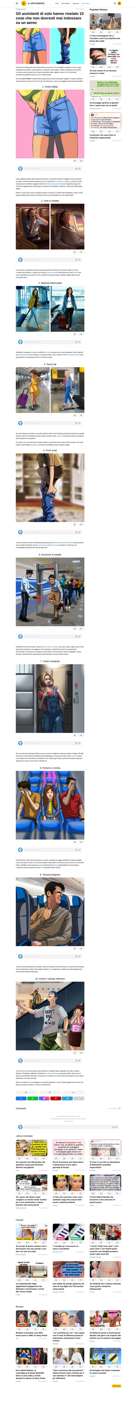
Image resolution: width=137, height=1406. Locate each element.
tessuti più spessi (74, 355)
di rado (47, 352)
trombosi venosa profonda (54, 184)
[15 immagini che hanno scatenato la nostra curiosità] (105, 1356)
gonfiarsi (35, 445)
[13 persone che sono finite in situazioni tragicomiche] (105, 121)
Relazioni (55, 1344)
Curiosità (92, 44)
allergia (55, 865)
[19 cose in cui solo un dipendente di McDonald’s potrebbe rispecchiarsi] (105, 1148)
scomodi (74, 756)
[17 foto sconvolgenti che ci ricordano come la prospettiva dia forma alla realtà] (105, 22)
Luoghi (92, 1205)
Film (17, 1338)
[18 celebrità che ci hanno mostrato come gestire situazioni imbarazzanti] (105, 1269)
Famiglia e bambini (95, 108)
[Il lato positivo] (32, 3)
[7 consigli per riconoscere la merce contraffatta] (68, 1232)
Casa (17, 1170)
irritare (75, 272)
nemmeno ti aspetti (50, 647)
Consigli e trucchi (21, 9)
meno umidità (53, 272)
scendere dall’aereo (51, 1073)
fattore (40, 75)
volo (42, 867)
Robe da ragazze (21, 1208)
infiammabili (23, 355)
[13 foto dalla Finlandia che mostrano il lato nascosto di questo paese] (105, 1183)
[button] (26, 1092)
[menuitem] (56, 3)
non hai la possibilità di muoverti (48, 545)
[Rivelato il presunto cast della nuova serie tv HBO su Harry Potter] (31, 1319)
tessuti (50, 969)
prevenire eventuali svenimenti (63, 542)
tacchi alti (61, 436)
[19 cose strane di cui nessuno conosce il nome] (105, 56)
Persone (55, 1205)
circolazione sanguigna (63, 181)
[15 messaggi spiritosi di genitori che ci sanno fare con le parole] (105, 89)
